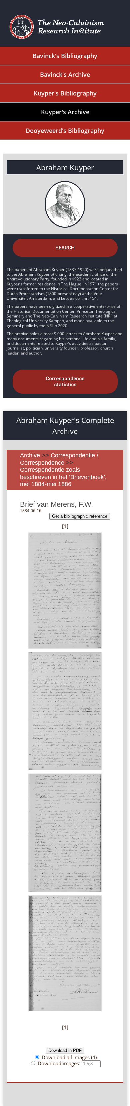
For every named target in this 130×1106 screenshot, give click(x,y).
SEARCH (65, 248)
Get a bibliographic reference (79, 516)
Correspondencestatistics (65, 382)
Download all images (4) (69, 1057)
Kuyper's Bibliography (65, 93)
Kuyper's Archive (65, 112)
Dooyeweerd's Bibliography (65, 131)
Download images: (60, 1063)
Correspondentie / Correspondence (59, 459)
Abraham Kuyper (65, 167)
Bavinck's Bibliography (65, 56)
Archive (30, 455)
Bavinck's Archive (65, 74)
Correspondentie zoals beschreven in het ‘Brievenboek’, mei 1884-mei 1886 (63, 476)
